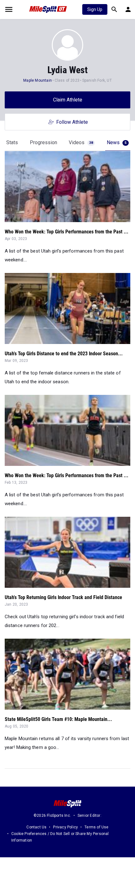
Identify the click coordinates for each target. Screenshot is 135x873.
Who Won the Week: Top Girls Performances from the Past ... (66, 232)
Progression (43, 142)
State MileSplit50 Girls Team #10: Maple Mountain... (58, 719)
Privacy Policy (65, 827)
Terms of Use (96, 827)
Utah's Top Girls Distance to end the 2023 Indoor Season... (64, 354)
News (117, 142)
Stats (12, 142)
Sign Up (94, 9)
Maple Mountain (37, 80)
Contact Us (36, 827)
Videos (81, 142)
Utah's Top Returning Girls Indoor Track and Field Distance (63, 597)
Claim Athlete (67, 100)
